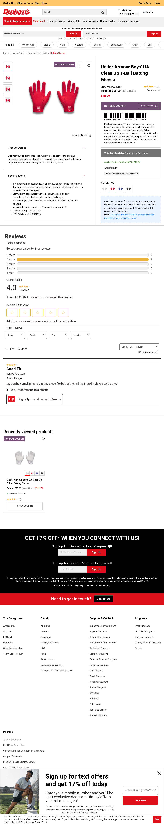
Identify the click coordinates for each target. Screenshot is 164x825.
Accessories (9, 626)
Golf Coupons (96, 670)
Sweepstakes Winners (52, 665)
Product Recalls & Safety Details (19, 762)
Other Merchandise (13, 648)
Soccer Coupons (98, 687)
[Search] (102, 12)
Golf (150, 44)
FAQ (43, 648)
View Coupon (25, 505)
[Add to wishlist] (80, 65)
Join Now (140, 800)
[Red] (112, 188)
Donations (46, 637)
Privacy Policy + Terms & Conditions (82, 812)
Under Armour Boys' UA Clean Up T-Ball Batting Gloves (24, 482)
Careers (45, 631)
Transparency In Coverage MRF (56, 670)
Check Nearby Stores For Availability (121, 173)
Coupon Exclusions (12, 756)
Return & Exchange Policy (16, 767)
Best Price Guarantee (14, 745)
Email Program (142, 626)
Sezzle (138, 648)
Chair (135, 44)
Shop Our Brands (98, 715)
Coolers (79, 44)
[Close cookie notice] (161, 816)
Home (6, 53)
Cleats (47, 44)
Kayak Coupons (97, 676)
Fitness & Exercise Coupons (103, 659)
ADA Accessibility (12, 739)
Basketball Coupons (100, 648)
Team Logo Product (13, 654)
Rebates (94, 698)
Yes (157, 819)
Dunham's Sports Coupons (103, 626)
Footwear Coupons (99, 665)
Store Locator (47, 659)
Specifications (16, 175)
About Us (45, 626)
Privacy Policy (83, 38)
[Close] (159, 773)
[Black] (128, 188)
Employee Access (50, 642)
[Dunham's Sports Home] (16, 12)
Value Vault (95, 704)
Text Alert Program (144, 631)
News (43, 654)
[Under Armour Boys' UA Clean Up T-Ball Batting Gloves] (24, 457)
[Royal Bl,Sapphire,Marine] (120, 188)
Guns (62, 44)
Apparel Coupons (98, 631)
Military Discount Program (148, 642)
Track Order (145, 3)
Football (97, 44)
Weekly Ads (28, 44)
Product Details (17, 147)
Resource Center (98, 709)
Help (157, 3)
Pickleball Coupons (99, 682)
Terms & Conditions (99, 38)
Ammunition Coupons (101, 637)
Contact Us (103, 598)
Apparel (7, 631)
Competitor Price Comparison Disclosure (23, 750)
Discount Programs (144, 637)
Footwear (8, 642)
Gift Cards (95, 693)
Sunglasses (117, 44)
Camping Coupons (99, 654)
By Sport (7, 637)
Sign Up (73, 34)
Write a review (154, 90)
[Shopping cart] (159, 12)
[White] (104, 188)
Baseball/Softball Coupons (103, 642)
